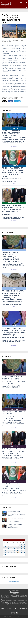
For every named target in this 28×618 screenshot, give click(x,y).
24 (5, 552)
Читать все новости (14, 531)
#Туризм (4, 41)
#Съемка (9, 41)
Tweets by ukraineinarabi (14, 581)
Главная (2, 608)
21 (17, 550)
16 (24, 548)
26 (11, 552)
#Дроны (21, 40)
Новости (3, 9)
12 (11, 548)
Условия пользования (22, 608)
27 (14, 552)
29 (21, 552)
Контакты (9, 608)
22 (21, 550)
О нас (14, 608)
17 (5, 550)
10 (5, 548)
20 (14, 550)
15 (21, 548)
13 (14, 548)
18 (8, 550)
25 (8, 552)
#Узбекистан (15, 40)
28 (17, 552)
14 (17, 548)
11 (8, 548)
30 (24, 552)
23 (24, 550)
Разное (7, 9)
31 (5, 554)
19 (11, 550)
